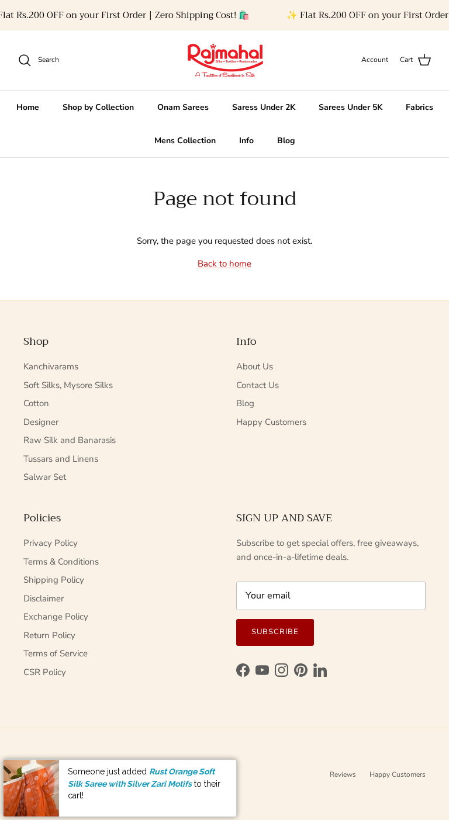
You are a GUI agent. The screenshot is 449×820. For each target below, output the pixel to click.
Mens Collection (185, 140)
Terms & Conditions (61, 562)
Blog (286, 140)
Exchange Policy (55, 616)
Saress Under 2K (263, 107)
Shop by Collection (98, 107)
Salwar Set (44, 477)
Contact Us (257, 385)
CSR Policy (44, 672)
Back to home (224, 263)
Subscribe (275, 632)
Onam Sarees (183, 107)
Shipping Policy (53, 580)
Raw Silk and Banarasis (69, 440)
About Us (254, 366)
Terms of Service (55, 653)
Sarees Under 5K (350, 107)
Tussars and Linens (60, 459)
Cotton (36, 403)
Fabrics (419, 107)
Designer (40, 422)
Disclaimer (43, 598)
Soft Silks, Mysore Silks (68, 385)
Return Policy (49, 635)
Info (246, 140)
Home (27, 107)
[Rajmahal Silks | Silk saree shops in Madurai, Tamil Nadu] (224, 60)
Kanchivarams (50, 366)
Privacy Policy (50, 543)
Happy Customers (271, 422)
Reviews (343, 774)
